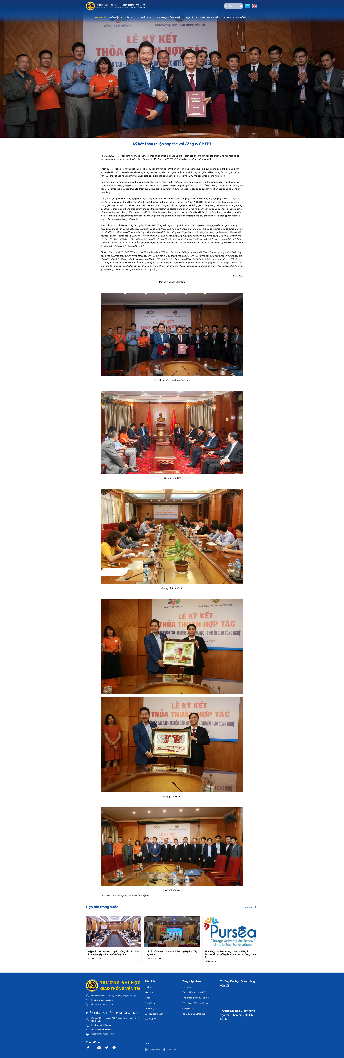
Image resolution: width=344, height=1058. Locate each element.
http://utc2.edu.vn (106, 1034)
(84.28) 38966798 (106, 1029)
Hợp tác (190, 17)
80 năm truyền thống (235, 17)
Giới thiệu (114, 17)
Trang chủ (100, 17)
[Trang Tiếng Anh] (254, 6)
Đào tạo (130, 17)
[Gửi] (241, 6)
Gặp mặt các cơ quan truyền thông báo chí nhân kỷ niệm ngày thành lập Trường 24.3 (113, 953)
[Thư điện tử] (247, 6)
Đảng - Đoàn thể (209, 17)
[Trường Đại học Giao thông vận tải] (116, 6)
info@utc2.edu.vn (104, 1025)
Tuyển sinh (145, 17)
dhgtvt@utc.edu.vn (105, 1000)
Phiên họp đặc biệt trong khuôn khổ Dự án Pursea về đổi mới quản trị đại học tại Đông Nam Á (230, 954)
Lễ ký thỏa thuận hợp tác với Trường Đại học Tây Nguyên (171, 953)
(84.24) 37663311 (105, 1004)
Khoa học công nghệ (168, 17)
